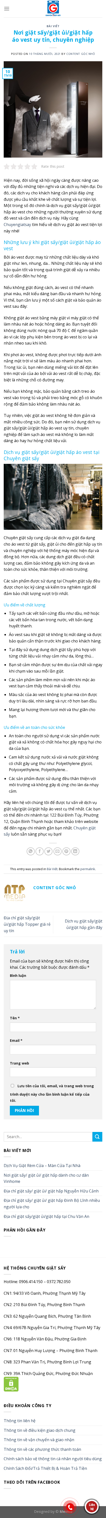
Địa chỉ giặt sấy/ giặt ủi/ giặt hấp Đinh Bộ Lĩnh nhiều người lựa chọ (52, 1204)
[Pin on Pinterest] (66, 851)
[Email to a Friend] (57, 851)
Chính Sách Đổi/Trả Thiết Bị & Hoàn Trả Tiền (45, 1468)
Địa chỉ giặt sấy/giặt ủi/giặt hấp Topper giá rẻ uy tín (27, 924)
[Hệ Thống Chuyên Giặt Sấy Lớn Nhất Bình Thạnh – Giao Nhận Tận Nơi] (53, 8)
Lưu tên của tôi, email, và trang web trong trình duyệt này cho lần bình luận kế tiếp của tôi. (52, 1093)
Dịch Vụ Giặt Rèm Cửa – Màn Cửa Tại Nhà (42, 1165)
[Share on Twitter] (48, 851)
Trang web (19, 1063)
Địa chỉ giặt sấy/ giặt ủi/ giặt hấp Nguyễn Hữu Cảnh (51, 1191)
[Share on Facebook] (39, 851)
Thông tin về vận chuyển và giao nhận (39, 1439)
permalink (87, 869)
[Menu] (7, 8)
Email (16, 1040)
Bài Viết (53, 26)
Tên (15, 1018)
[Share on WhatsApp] (31, 851)
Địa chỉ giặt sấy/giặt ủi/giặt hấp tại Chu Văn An (46, 1216)
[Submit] (97, 1137)
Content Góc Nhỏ (80, 54)
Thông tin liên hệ (19, 1420)
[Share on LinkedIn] (75, 851)
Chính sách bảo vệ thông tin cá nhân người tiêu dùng (53, 1458)
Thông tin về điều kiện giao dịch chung (39, 1430)
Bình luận (18, 975)
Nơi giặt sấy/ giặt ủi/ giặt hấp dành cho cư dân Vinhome (46, 1178)
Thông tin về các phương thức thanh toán (42, 1449)
